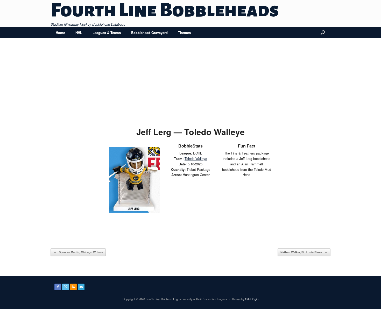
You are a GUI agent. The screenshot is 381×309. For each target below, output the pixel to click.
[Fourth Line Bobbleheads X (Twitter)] (65, 287)
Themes (184, 32)
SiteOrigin (251, 299)
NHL (78, 32)
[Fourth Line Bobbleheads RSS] (73, 287)
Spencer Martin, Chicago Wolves (78, 252)
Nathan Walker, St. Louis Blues (304, 252)
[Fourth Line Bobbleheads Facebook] (57, 287)
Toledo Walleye (196, 158)
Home (60, 32)
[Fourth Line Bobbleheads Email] (81, 287)
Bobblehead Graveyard (149, 32)
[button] (322, 32)
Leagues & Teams (107, 32)
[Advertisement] (190, 86)
